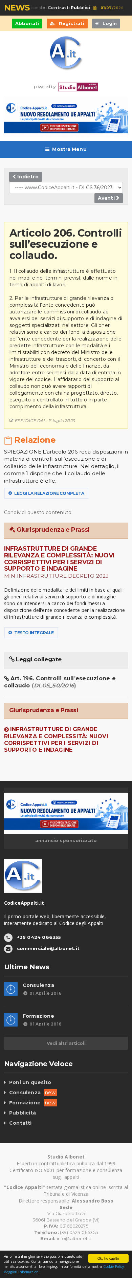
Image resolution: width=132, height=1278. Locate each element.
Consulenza (38, 985)
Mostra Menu (69, 149)
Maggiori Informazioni (21, 1272)
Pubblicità (22, 1113)
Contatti (20, 1123)
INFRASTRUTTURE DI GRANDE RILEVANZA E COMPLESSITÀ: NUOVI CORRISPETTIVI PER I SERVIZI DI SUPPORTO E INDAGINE (56, 739)
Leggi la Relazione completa (48, 493)
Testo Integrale (33, 632)
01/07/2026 (108, 8)
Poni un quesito (30, 1082)
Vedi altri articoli (66, 1043)
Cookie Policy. (114, 1266)
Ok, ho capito (108, 1258)
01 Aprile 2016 (45, 993)
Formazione (38, 1016)
